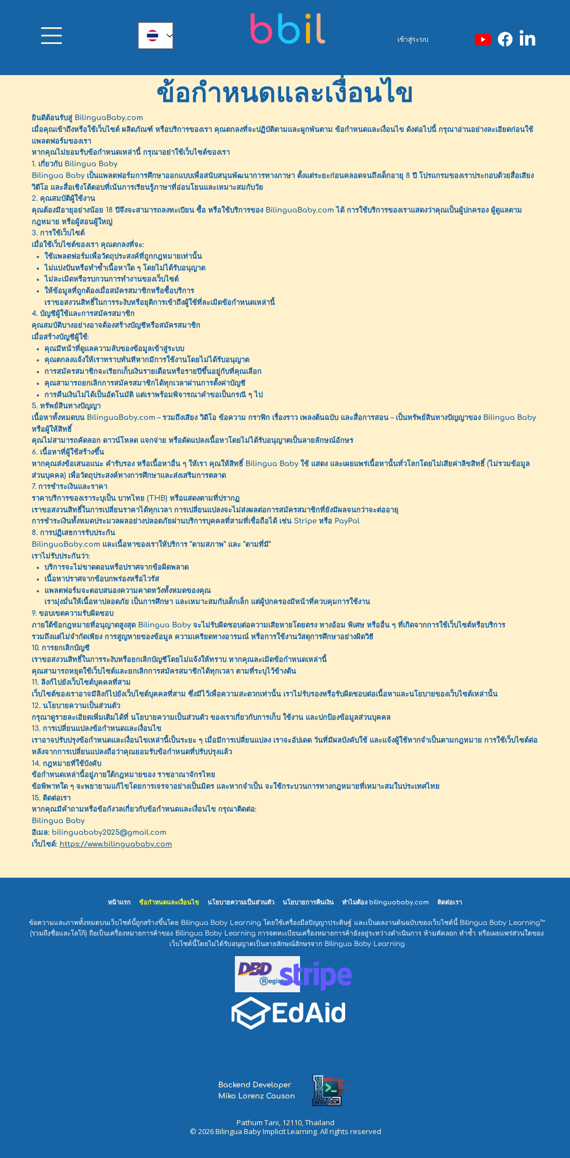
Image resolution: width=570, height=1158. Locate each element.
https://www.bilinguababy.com (116, 844)
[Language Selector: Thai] (155, 36)
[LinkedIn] (527, 39)
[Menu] (51, 35)
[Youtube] (483, 39)
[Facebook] (505, 39)
